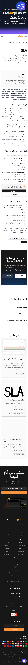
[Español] (8, 641)
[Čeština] (21, 641)
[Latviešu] (10, 644)
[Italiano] (18, 644)
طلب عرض (7, 534)
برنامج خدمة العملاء (14, 564)
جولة (21, 535)
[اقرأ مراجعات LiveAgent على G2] (14, 614)
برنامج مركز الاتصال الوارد (14, 572)
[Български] (23, 641)
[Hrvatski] (23, 644)
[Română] (23, 646)
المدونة (7, 542)
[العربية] (26, 641)
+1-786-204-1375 (14, 594)
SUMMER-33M (12, 21)
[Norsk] (5, 644)
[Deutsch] (16, 641)
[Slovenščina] (16, 646)
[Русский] (21, 646)
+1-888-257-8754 (14, 591)
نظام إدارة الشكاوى (14, 575)
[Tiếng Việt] (8, 646)
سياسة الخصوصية (5, 652)
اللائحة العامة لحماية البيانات (18, 654)
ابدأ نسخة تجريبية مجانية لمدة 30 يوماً (14, 488)
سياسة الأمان (14, 652)
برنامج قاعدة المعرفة (14, 561)
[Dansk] (18, 641)
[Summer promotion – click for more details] (14, 17)
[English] (10, 641)
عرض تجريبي (21, 523)
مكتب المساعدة (15, 108)
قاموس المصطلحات (7, 545)
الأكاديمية (7, 548)
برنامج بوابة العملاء (14, 578)
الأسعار (20, 526)
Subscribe (14, 629)
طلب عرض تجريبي (14, 190)
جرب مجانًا (23, 241)
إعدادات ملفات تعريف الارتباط (14, 656)
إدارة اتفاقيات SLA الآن (20, 276)
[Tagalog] (10, 646)
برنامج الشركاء (21, 551)
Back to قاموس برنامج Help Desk (16, 238)
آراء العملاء (21, 548)
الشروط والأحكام (22, 652)
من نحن (21, 542)
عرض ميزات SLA (8, 276)
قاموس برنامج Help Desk (18, 42)
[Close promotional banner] (26, 2)
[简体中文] (5, 646)
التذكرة (25, 91)
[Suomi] (3, 641)
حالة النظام (7, 528)
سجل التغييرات (7, 531)
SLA (10, 42)
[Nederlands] (8, 644)
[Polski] (3, 644)
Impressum (20, 554)
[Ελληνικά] (13, 641)
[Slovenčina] (18, 646)
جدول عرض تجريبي (14, 492)
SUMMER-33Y (9, 23)
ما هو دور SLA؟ (23, 313)
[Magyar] (21, 644)
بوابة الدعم (7, 523)
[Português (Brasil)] (26, 646)
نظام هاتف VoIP (14, 567)
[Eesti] (5, 641)
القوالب (7, 551)
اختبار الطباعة (7, 554)
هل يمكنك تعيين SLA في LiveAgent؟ (18, 320)
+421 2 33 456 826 (14, 588)
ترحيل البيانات (7, 525)
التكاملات (21, 532)
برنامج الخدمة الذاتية (14, 569)
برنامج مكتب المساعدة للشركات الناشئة (14, 581)
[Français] (26, 644)
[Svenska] (13, 646)
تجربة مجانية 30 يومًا (14, 194)
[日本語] (16, 644)
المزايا (21, 529)
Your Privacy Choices (13, 658)
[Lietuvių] (13, 644)
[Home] (26, 42)
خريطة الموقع (7, 654)
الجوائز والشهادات (21, 545)
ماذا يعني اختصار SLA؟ (21, 307)
